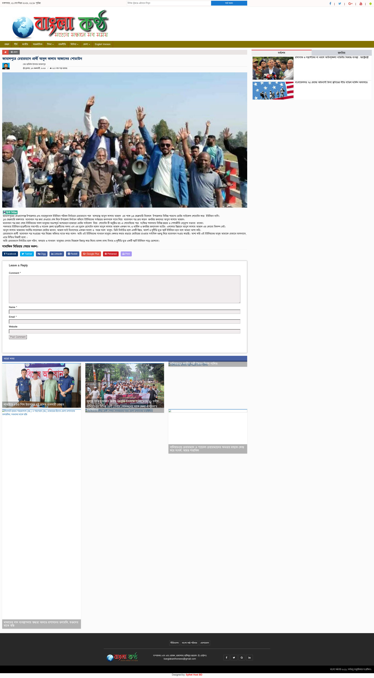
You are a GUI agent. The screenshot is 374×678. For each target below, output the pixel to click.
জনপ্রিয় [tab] (341, 53)
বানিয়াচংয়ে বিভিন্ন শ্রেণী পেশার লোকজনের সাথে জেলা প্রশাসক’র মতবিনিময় (122, 408)
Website (13, 326)
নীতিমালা (174, 642)
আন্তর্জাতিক (37, 44)
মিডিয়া (74, 44)
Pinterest (112, 253)
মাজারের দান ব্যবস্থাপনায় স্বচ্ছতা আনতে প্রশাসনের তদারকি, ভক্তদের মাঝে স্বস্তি (41, 624)
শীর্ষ (15, 44)
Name (13, 307)
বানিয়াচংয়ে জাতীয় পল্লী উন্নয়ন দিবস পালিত (194, 363)
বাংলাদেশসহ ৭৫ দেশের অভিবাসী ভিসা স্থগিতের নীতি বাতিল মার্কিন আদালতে (331, 82)
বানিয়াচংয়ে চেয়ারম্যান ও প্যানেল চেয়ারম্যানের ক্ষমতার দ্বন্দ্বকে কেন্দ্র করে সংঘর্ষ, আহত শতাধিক (207, 448)
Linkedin (57, 253)
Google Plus (92, 253)
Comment (15, 273)
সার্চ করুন (229, 3)
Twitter (28, 253)
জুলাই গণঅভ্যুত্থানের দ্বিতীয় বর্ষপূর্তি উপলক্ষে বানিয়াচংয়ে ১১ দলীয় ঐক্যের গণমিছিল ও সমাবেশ (123, 403)
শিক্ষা (49, 44)
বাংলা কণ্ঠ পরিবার (189, 642)
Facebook (10, 253)
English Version (102, 44)
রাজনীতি (62, 44)
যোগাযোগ (204, 642)
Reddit (74, 253)
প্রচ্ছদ (7, 44)
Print (127, 253)
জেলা (86, 44)
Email (13, 317)
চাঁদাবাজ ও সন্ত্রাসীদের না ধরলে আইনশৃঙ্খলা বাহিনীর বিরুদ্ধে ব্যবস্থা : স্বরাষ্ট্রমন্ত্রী (332, 57)
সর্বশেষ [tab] (281, 53)
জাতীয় (25, 44)
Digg (43, 253)
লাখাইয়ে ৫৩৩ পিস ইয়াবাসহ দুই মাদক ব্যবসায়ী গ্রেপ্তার (34, 404)
